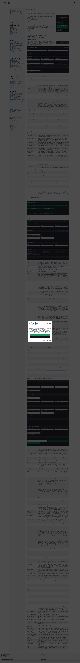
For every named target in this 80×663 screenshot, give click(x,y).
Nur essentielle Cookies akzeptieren (40, 337)
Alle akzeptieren (40, 334)
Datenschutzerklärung (47, 340)
